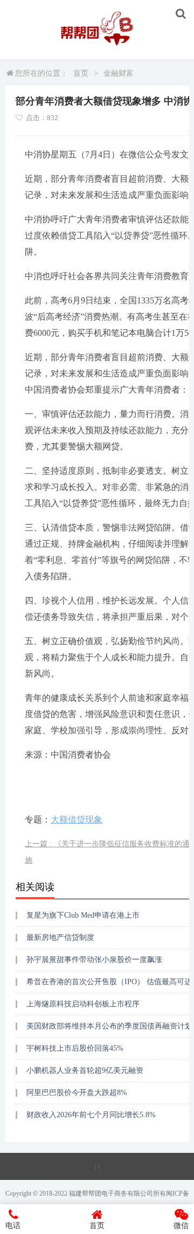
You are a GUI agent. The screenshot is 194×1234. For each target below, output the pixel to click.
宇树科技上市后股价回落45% (74, 1048)
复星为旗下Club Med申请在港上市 (83, 915)
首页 (80, 73)
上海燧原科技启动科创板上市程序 (83, 1004)
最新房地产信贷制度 (60, 937)
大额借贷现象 (76, 819)
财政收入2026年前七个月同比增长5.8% (91, 1115)
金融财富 (118, 73)
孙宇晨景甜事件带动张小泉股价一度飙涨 (94, 960)
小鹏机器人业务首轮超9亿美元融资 (84, 1070)
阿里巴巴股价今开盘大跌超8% (76, 1093)
